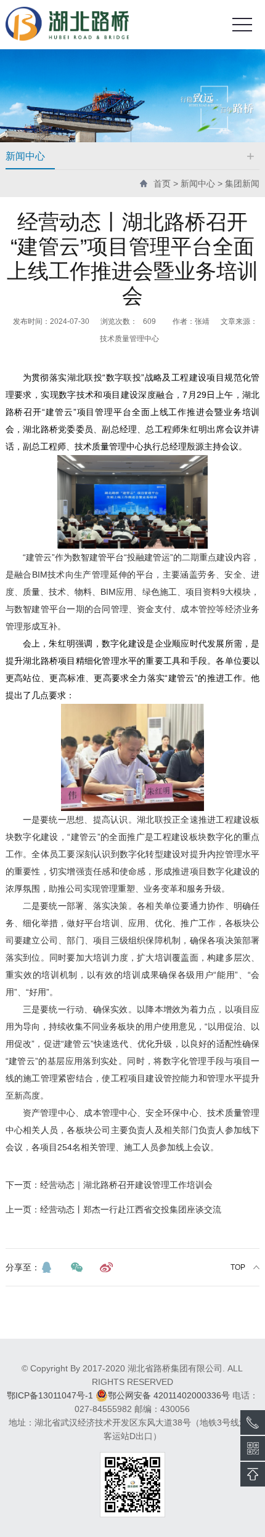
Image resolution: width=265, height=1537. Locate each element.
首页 (162, 183)
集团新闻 (242, 183)
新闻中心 (198, 183)
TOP (237, 1267)
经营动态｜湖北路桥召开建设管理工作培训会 (109, 1185)
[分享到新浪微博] (106, 1267)
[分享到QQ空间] (47, 1267)
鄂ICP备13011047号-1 (50, 1395)
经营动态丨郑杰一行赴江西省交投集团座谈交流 (113, 1209)
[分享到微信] (76, 1267)
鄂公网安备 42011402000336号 (169, 1395)
